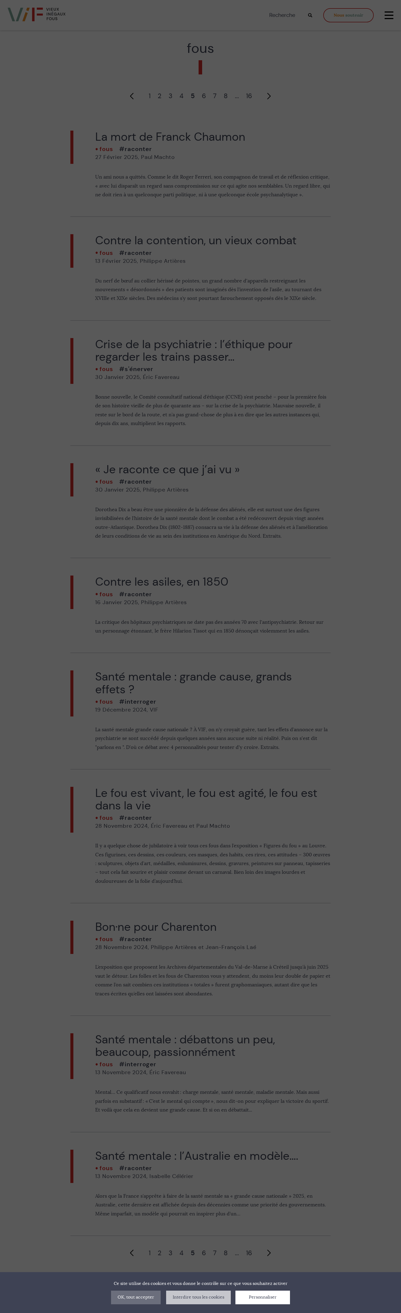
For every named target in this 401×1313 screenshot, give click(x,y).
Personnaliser (263, 1297)
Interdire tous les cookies (198, 1297)
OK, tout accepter (136, 1297)
